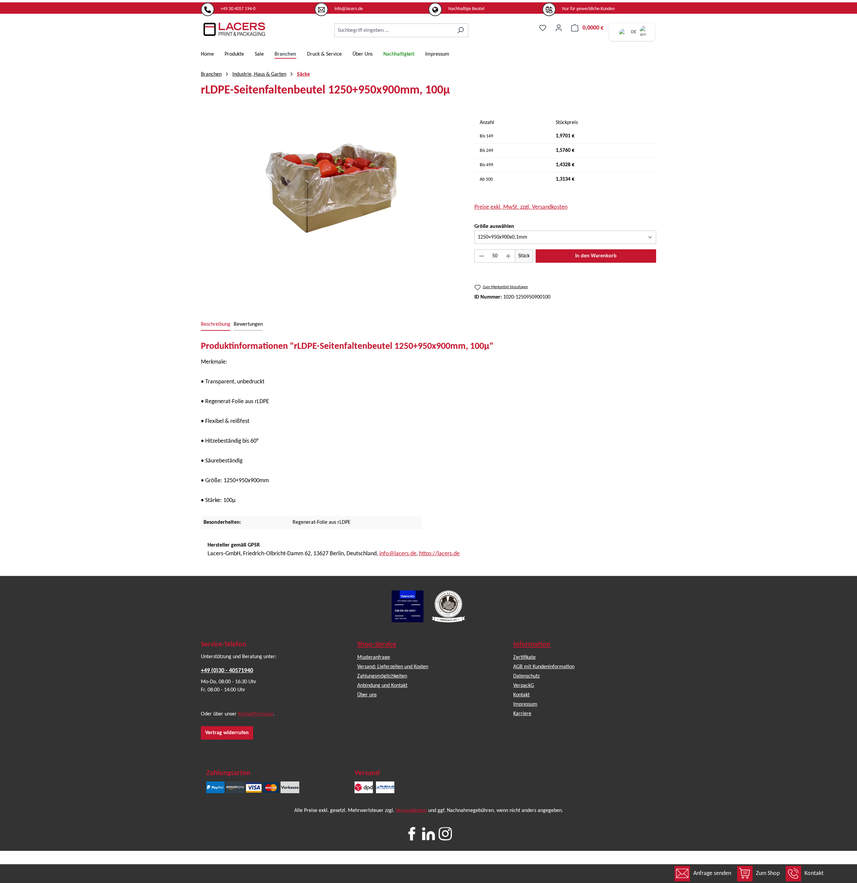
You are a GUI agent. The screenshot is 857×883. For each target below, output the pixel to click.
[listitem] (258, 6)
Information (531, 644)
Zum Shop (768, 873)
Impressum (525, 704)
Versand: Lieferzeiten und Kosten (392, 667)
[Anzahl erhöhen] (508, 256)
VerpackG (523, 685)
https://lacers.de (439, 554)
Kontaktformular (255, 714)
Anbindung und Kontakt (382, 685)
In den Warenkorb (596, 256)
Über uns (367, 695)
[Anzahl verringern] (481, 256)
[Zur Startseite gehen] (234, 29)
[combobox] (393, 30)
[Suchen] (460, 30)
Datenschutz (526, 676)
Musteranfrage (373, 657)
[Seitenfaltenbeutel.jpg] (331, 188)
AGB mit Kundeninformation (543, 667)
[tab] (215, 325)
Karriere (522, 713)
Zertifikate (524, 657)
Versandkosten (411, 810)
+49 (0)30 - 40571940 (227, 671)
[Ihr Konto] (559, 28)
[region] (331, 188)
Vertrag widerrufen (227, 733)
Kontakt (814, 873)
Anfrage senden (712, 873)
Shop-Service (376, 644)
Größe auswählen (494, 226)
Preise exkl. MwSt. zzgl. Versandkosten (520, 207)
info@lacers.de (397, 554)
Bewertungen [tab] (248, 324)
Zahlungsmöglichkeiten (382, 676)
